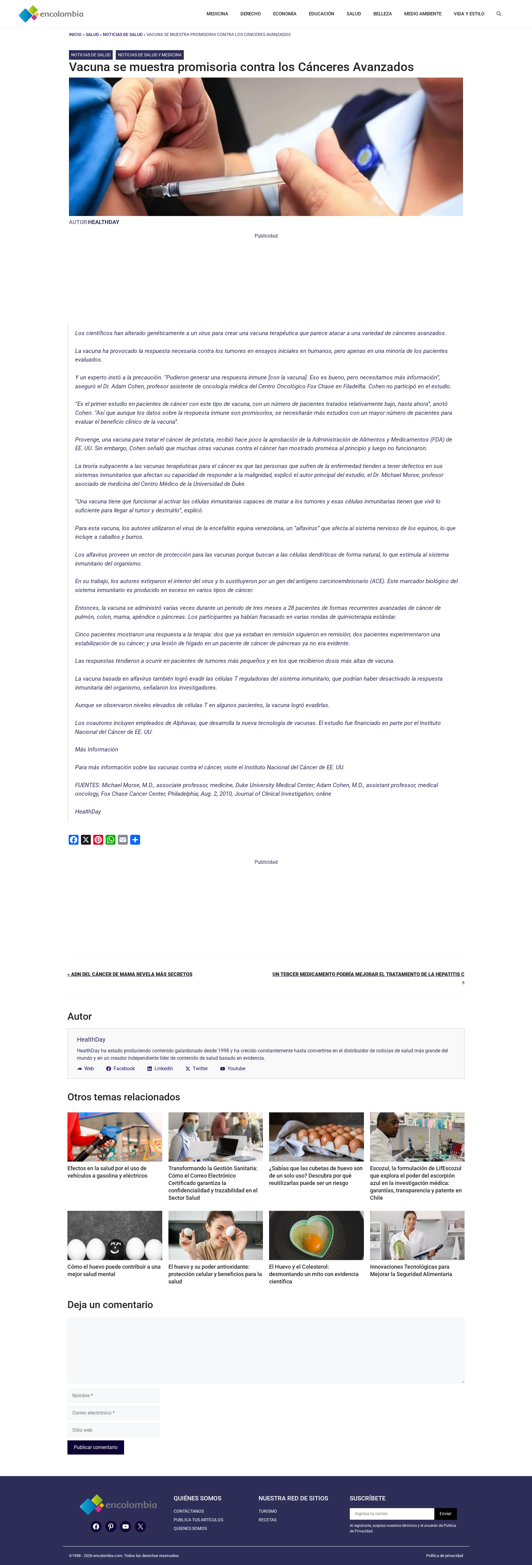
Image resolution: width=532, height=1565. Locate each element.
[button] (498, 14)
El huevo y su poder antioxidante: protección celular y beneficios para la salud (215, 1274)
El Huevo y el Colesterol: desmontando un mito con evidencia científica (314, 1274)
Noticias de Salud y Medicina (150, 54)
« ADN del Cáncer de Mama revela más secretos (129, 974)
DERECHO (250, 14)
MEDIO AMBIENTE (422, 14)
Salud (92, 34)
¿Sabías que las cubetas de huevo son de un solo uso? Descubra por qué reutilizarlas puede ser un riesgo (316, 1175)
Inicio (75, 34)
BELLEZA (382, 14)
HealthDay (103, 222)
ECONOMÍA (284, 14)
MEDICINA (217, 14)
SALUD (354, 14)
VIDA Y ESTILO (469, 14)
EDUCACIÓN (321, 14)
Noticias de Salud (123, 34)
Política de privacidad (444, 1555)
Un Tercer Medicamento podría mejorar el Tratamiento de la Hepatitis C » (368, 978)
